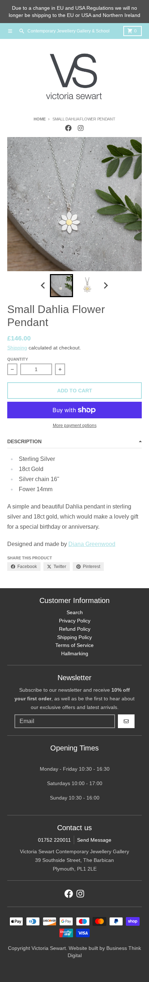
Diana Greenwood (91, 544)
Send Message (94, 840)
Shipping (17, 348)
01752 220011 (54, 840)
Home (39, 119)
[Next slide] (106, 285)
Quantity (17, 359)
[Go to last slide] (43, 285)
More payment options (75, 425)
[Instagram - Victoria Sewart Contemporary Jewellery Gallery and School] (80, 128)
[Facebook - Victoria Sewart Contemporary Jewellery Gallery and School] (68, 128)
